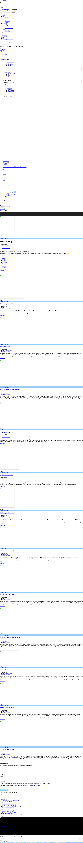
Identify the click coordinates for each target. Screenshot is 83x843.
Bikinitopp (9, 25)
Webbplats (2, 781)
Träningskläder (10, 90)
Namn (1, 776)
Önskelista (4, 35)
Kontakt (4, 37)
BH (3, 16)
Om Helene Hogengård (10, 190)
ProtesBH (9, 65)
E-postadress (3, 778)
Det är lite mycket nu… (6, 432)
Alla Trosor (7, 30)
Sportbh (6, 20)
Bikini (6, 24)
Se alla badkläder (11, 78)
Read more (2, 315)
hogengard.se (8, 435)
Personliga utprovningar (7, 39)
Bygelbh (6, 17)
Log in (1, 7)
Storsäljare (4, 14)
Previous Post (3, 269)
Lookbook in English (6, 42)
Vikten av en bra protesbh (8, 807)
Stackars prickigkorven (7, 513)
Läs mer (61, 842)
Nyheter (4, 15)
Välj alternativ (6, 161)
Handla (4, 54)
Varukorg (4, 61)
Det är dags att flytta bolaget (9, 804)
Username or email (4, 2)
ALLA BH (7, 59)
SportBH (9, 63)
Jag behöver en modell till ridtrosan (10, 800)
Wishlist (4, 44)
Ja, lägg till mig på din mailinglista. (9, 792)
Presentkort (5, 33)
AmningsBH (10, 64)
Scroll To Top (12, 841)
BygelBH (9, 60)
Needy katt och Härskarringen (9, 669)
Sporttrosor (7, 31)
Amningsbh (7, 21)
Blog (3, 56)
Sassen (10, 350)
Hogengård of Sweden (8, 836)
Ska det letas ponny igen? (7, 594)
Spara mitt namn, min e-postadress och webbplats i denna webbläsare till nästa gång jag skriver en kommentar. (26, 783)
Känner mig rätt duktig (6, 304)
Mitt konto (4, 54)
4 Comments (14, 801)
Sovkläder (4, 32)
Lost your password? (4, 9)
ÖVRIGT (6, 84)
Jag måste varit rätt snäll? (7, 749)
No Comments (12, 805)
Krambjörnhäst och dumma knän (9, 389)
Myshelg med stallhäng (6, 475)
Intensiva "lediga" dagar (7, 707)
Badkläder (4, 23)
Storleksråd (5, 38)
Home (1, 215)
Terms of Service (34, 785)
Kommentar (3, 774)
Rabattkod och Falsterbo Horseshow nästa (12, 814)
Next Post (2, 270)
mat (6, 246)
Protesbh (7, 22)
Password (2, 5)
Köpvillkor (4, 36)
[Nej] (64, 842)
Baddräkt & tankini (9, 28)
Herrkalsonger (10, 91)
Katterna (7, 350)
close (4, 0)
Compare (5, 163)
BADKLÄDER (7, 72)
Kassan (4, 825)
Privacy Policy (26, 785)
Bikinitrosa (9, 26)
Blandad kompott (5, 346)
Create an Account (11, 10)
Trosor (3, 29)
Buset (3, 246)
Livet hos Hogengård (7, 40)
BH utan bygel (8, 18)
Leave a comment (6, 248)
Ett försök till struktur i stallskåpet (10, 637)
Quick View (5, 164)
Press (6, 196)
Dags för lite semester (7, 811)
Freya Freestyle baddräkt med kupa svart (14, 167)
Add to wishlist (6, 162)
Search (13, 11)
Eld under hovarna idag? (7, 550)
